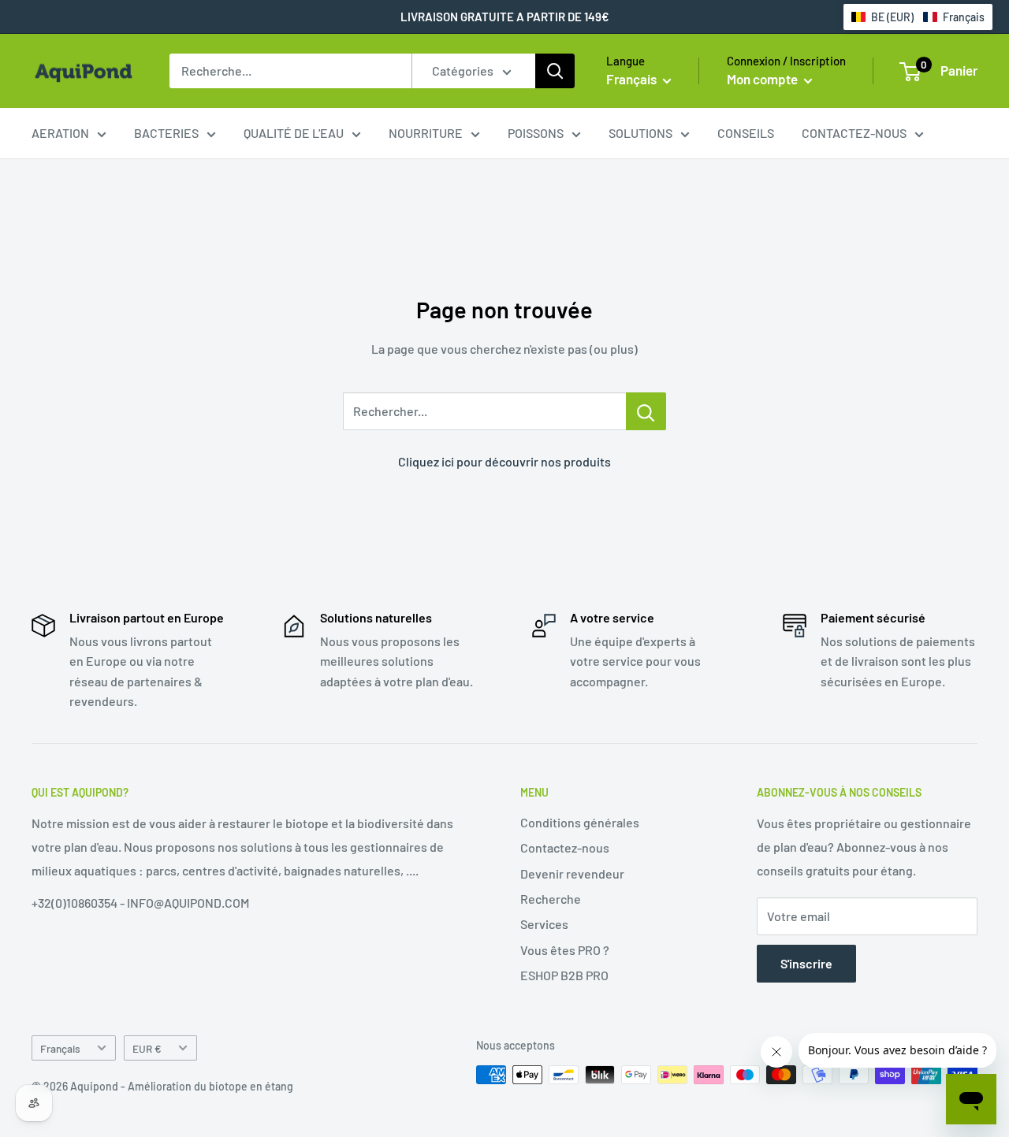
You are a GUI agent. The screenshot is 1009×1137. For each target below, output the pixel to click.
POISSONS (536, 132)
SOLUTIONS (640, 132)
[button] (917, 17)
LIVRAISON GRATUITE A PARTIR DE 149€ (504, 16)
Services (544, 923)
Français (60, 1048)
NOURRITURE (426, 132)
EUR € (147, 1048)
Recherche (550, 898)
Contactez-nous (564, 847)
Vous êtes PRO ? (564, 949)
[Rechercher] (555, 71)
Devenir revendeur (572, 873)
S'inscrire (806, 963)
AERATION (60, 132)
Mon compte (763, 79)
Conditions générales (579, 822)
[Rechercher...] (646, 411)
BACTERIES (166, 132)
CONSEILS (745, 132)
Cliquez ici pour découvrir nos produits (504, 461)
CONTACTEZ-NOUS (854, 132)
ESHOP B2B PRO (564, 975)
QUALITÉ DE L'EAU (294, 132)
